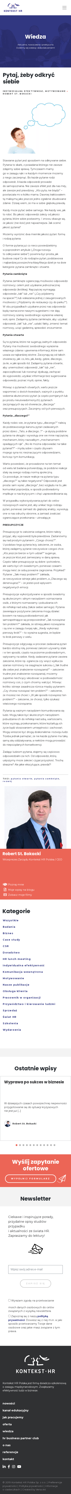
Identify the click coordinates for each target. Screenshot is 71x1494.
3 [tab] (23, 1145)
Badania (9, 926)
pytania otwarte (21, 779)
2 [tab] (20, 1145)
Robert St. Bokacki (17, 94)
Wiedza (8, 1431)
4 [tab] (27, 1145)
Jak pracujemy (13, 1417)
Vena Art (41, 1489)
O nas (7, 1445)
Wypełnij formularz (30, 1178)
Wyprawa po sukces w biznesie (34, 1082)
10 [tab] (47, 1145)
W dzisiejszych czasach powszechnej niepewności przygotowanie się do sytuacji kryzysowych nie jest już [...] (35, 1107)
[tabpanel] (35, 1108)
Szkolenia (10, 1023)
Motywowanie (55, 91)
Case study (11, 939)
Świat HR (10, 1016)
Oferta (7, 1424)
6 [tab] (34, 1145)
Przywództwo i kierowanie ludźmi (29, 1004)
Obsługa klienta (15, 991)
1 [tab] (16, 1145)
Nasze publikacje (16, 984)
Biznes (8, 933)
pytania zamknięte (46, 779)
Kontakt (8, 1459)
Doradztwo (11, 952)
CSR (6, 946)
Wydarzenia (12, 1029)
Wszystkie (11, 920)
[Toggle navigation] (64, 7)
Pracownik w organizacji (22, 997)
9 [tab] (44, 1145)
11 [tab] (51, 1145)
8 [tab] (40, 1145)
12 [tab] (54, 1145)
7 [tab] (37, 1145)
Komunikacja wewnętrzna (23, 971)
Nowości (9, 1403)
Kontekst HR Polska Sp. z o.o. (28, 1482)
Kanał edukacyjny (16, 1410)
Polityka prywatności (31, 1486)
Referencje (10, 1452)
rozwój (7, 781)
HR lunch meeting (17, 959)
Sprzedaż (10, 1010)
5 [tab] (30, 1145)
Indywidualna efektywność (23, 91)
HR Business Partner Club (21, 1438)
